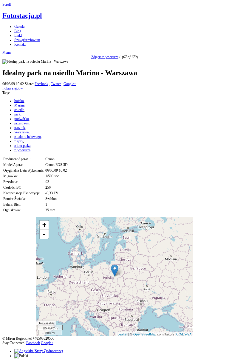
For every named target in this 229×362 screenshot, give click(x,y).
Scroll (6, 4)
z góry (18, 141)
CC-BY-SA (183, 334)
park (17, 114)
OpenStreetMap (144, 334)
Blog (17, 31)
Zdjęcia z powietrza (104, 57)
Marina (19, 105)
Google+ (70, 84)
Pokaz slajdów (12, 88)
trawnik (19, 128)
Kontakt (20, 44)
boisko (19, 101)
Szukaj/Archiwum (27, 40)
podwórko (21, 119)
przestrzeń (21, 123)
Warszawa (21, 132)
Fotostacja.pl (22, 15)
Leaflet (122, 334)
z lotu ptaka (22, 146)
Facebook (41, 84)
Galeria (19, 26)
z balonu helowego (27, 137)
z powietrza (22, 150)
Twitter (56, 84)
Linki (18, 35)
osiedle (19, 110)
